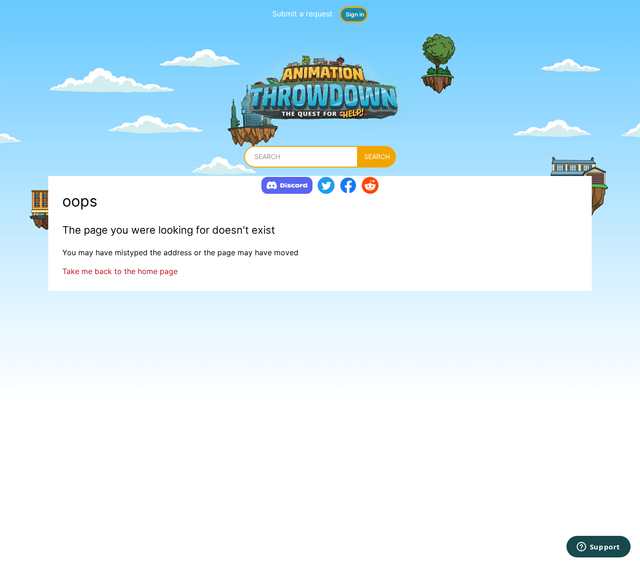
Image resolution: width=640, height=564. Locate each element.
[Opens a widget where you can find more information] (598, 547)
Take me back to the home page (120, 271)
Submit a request (302, 13)
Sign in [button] (355, 14)
